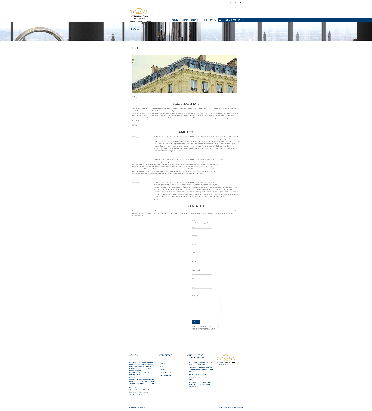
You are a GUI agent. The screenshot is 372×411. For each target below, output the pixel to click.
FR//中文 (213, 20)
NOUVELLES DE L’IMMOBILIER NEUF (196, 356)
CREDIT (204, 20)
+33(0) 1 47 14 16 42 (233, 20)
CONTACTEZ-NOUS (165, 372)
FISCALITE (163, 369)
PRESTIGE (194, 20)
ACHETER (184, 20)
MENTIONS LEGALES (166, 375)
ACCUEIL (175, 20)
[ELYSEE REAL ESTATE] (139, 14)
